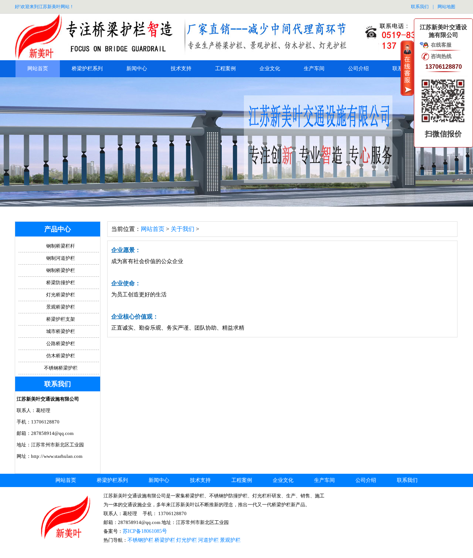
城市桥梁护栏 (60, 331)
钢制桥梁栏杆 (60, 246)
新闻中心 (136, 68)
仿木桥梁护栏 (60, 355)
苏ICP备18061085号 (145, 531)
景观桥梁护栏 (60, 307)
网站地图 (446, 6)
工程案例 (225, 68)
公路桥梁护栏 (60, 343)
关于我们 (182, 229)
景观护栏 (230, 540)
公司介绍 (358, 68)
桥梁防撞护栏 (60, 282)
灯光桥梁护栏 (60, 294)
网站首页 (37, 68)
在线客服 (441, 45)
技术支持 (181, 68)
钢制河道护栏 (60, 258)
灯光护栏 (186, 540)
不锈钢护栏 (140, 540)
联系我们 (420, 6)
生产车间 (314, 68)
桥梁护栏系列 (87, 68)
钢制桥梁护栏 (60, 270)
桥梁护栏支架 (60, 319)
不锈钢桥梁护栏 (61, 368)
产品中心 (57, 229)
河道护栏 (208, 540)
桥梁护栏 (164, 540)
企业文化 (269, 68)
